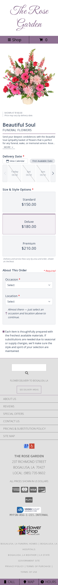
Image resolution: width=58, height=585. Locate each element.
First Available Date (42, 160)
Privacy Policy (14, 566)
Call (10, 582)
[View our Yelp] (31, 447)
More (7, 147)
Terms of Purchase (38, 566)
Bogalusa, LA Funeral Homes (19, 543)
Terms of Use (29, 571)
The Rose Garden (29, 18)
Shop (16, 39)
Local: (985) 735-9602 (29, 473)
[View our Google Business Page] (26, 447)
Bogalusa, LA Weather (22, 555)
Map (30, 582)
